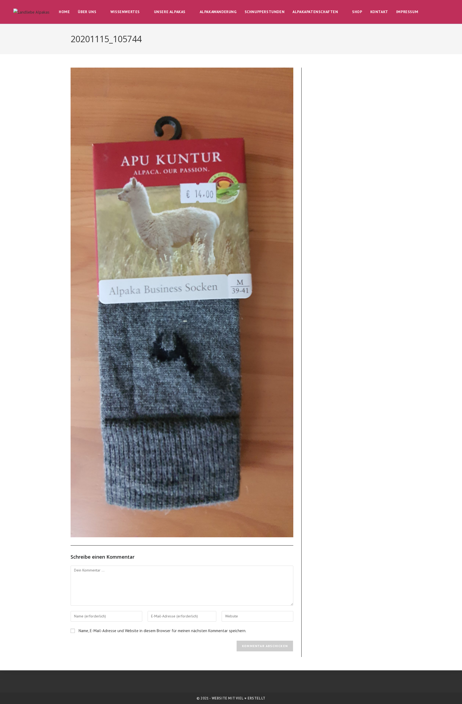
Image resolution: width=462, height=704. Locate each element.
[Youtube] (242, 684)
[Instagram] (231, 684)
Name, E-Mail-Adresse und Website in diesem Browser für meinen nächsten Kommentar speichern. (162, 630)
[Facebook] (219, 684)
